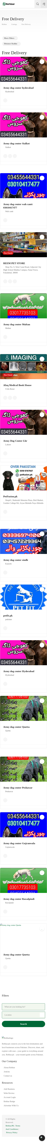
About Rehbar (9, 1067)
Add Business (9, 1089)
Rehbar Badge (9, 1101)
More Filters (9, 38)
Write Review (9, 1093)
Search (23, 1024)
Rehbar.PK (10, 1126)
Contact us (8, 1076)
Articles (7, 1072)
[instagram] (39, 1124)
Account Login (10, 1097)
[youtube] (39, 1127)
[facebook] (27, 1124)
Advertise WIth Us (11, 1105)
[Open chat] (42, 1138)
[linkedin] (31, 1124)
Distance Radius (10, 44)
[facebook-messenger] (35, 1124)
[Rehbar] (9, 4)
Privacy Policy (11, 1132)
